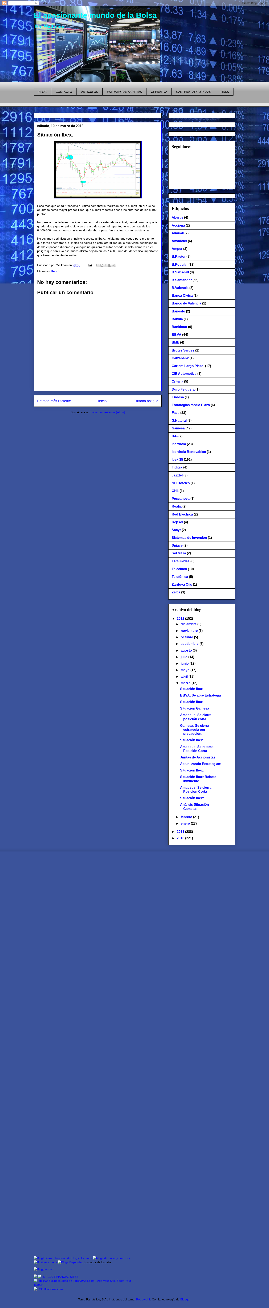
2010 (181, 838)
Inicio (102, 401)
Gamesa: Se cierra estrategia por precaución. (194, 729)
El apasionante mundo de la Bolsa (95, 15)
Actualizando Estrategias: (200, 764)
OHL (175, 491)
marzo (186, 683)
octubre (187, 637)
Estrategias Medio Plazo (191, 405)
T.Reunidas (181, 561)
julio (184, 657)
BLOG (42, 91)
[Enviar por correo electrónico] (98, 265)
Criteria (177, 381)
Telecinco (179, 569)
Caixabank (180, 358)
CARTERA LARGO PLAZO (193, 91)
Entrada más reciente (54, 401)
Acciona (178, 225)
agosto (187, 650)
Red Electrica (182, 514)
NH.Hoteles (181, 483)
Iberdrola (179, 444)
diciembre (189, 624)
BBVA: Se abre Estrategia (200, 695)
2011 (181, 831)
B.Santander (182, 280)
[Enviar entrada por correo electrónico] (90, 265)
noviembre (190, 630)
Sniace (177, 545)
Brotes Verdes (183, 350)
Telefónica (180, 577)
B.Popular (180, 264)
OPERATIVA (159, 91)
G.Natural (179, 420)
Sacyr (176, 530)
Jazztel (177, 475)
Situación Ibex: (192, 798)
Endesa (178, 397)
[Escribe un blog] (102, 265)
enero (186, 823)
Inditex (177, 467)
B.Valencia (180, 288)
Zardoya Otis (182, 584)
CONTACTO (64, 91)
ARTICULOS (89, 91)
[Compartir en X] (106, 265)
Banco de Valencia (186, 303)
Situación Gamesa (194, 708)
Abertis (177, 217)
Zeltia (176, 592)
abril (185, 676)
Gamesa (178, 428)
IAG (175, 436)
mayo (185, 670)
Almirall (178, 233)
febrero (187, 817)
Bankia (177, 319)
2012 (181, 618)
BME (175, 342)
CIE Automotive (184, 373)
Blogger (185, 1299)
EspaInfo (75, 1262)
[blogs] (63, 1262)
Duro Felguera (183, 389)
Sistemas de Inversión (189, 537)
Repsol (177, 522)
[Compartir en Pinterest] (114, 265)
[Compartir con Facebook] (110, 265)
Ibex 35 (56, 271)
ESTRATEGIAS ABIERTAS (124, 91)
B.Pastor (179, 256)
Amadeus (179, 241)
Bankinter (179, 327)
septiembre (190, 643)
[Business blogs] (45, 1262)
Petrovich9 (143, 1299)
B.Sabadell (180, 272)
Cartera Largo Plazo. (188, 366)
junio (185, 663)
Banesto (178, 311)
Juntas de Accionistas (197, 757)
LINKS (224, 91)
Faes (175, 413)
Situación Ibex (191, 689)
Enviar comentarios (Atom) (107, 412)
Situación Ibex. (55, 135)
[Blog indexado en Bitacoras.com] (48, 1289)
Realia (177, 506)
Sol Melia (179, 553)
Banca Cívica (182, 295)
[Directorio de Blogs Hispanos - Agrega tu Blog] (63, 1258)
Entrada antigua (146, 401)
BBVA (176, 334)
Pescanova (181, 498)
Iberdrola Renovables (189, 452)
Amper (177, 249)
